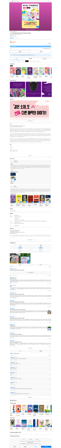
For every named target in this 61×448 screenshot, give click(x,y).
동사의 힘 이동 (18, 424)
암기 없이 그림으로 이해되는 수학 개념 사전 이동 (18, 200)
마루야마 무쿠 (11, 35)
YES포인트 (11, 43)
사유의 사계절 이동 (41, 424)
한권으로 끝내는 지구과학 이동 (13, 200)
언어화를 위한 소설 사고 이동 (18, 410)
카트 (51, 1)
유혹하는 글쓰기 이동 (29, 410)
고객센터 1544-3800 (22, 441)
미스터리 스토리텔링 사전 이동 (30, 200)
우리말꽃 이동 (12, 424)
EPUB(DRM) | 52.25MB (17, 222)
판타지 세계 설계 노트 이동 (41, 410)
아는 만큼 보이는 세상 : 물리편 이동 (42, 200)
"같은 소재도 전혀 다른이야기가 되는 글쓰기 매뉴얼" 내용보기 (30, 303)
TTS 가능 (16, 218)
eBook (11, 210)
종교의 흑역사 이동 (36, 200)
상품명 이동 (12, 72)
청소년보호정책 (27, 443)
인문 (13, 210)
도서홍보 (39, 443)
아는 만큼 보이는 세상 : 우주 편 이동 (24, 200)
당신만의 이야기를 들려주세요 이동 (29, 424)
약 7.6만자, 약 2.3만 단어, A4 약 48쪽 (19, 223)
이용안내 (11, 216)
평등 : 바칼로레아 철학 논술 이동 (35, 424)
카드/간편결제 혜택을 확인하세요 (46, 48)
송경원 (15, 35)
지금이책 (11, 36)
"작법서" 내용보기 (30, 288)
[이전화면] (10, 1)
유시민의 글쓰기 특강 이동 (47, 410)
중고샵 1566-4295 (32, 441)
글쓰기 (15, 210)
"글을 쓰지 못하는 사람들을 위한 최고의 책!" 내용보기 (30, 343)
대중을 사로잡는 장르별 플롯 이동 (13, 178)
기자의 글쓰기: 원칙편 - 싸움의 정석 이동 (35, 410)
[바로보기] (15, 258)
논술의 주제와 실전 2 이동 (24, 425)
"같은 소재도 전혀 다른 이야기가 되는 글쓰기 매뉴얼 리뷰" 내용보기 (30, 311)
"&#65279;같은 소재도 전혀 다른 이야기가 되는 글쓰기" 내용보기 (30, 336)
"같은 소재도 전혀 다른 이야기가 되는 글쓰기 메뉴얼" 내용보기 (30, 296)
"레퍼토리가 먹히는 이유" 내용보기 (30, 280)
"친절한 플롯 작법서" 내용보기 (30, 328)
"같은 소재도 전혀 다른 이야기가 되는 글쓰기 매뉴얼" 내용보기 (30, 319)
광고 (41, 443)
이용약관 (20, 443)
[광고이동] (49, 1)
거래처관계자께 (36, 443)
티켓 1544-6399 (27, 441)
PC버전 (30, 443)
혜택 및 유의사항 (20, 251)
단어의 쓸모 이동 (24, 410)
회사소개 (33, 443)
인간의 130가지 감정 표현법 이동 (12, 410)
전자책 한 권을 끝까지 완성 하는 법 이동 (47, 424)
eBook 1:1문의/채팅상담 (37, 441)
